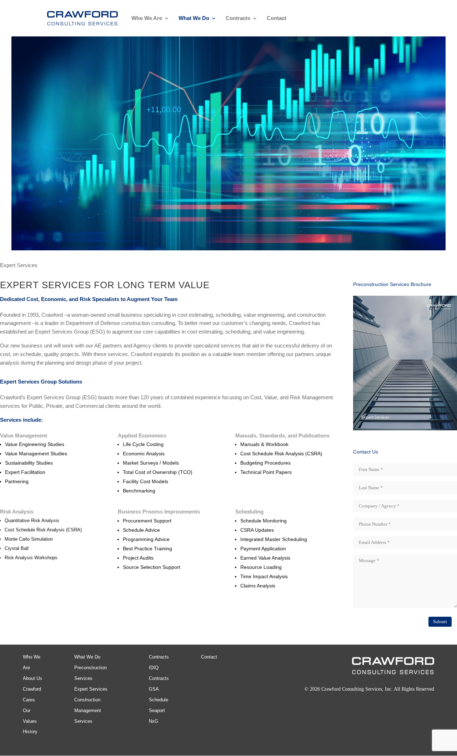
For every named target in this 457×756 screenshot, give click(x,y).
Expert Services (90, 689)
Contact (276, 18)
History (30, 731)
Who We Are (146, 18)
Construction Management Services (87, 710)
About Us (32, 678)
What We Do (194, 18)
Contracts (238, 18)
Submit (440, 621)
